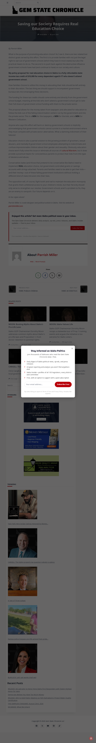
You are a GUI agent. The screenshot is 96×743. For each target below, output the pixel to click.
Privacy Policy (58, 392)
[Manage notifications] (91, 738)
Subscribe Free (63, 384)
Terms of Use (47, 392)
